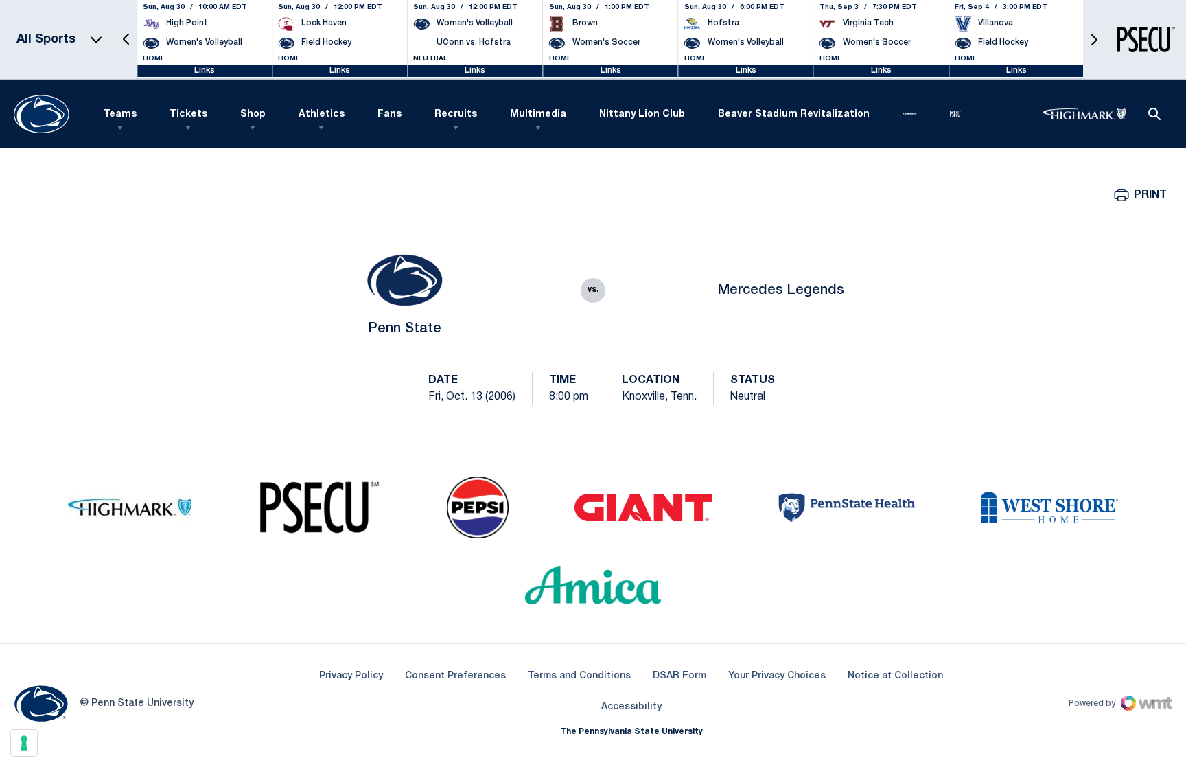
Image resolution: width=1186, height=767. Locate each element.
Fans (389, 114)
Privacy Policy (351, 676)
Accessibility (631, 706)
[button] (126, 39)
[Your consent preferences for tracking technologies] (24, 743)
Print (1150, 195)
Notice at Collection (895, 676)
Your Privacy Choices (777, 676)
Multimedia (538, 114)
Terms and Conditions (579, 676)
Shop (253, 114)
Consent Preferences (455, 676)
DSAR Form (679, 676)
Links (204, 70)
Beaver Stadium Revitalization (794, 114)
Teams (120, 114)
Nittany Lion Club (642, 114)
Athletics (322, 114)
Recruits (455, 114)
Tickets (188, 114)
